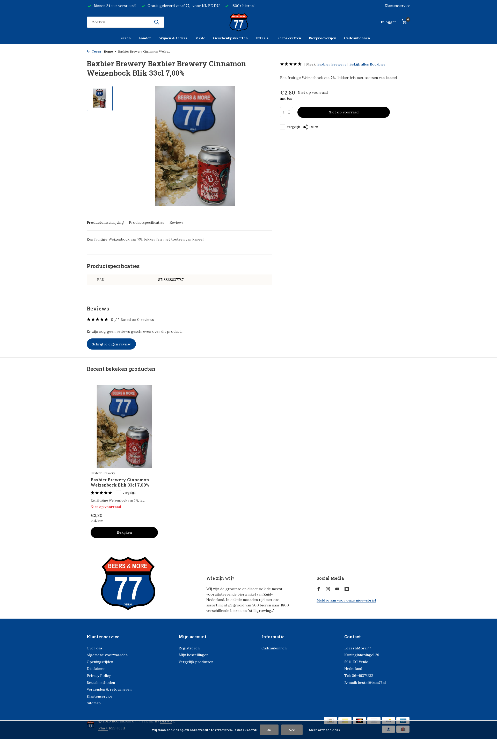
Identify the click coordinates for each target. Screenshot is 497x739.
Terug (96, 51)
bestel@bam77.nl (372, 682)
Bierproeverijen (322, 38)
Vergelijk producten (196, 662)
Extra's (261, 38)
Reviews (177, 222)
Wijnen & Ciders (173, 38)
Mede (200, 38)
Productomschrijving (105, 222)
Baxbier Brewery (331, 64)
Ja (269, 730)
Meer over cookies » (324, 730)
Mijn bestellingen (193, 655)
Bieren (125, 38)
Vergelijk (293, 127)
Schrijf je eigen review (111, 344)
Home (108, 51)
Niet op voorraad (343, 112)
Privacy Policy (99, 675)
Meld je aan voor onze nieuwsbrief (346, 600)
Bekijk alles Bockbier (367, 64)
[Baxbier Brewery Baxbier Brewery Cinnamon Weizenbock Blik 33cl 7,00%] (124, 426)
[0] (403, 22)
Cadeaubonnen (357, 38)
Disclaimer (96, 668)
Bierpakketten (288, 38)
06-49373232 (362, 675)
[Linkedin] (347, 589)
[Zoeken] (156, 22)
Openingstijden (100, 662)
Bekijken (124, 532)
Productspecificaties (146, 222)
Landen (144, 38)
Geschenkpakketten (230, 38)
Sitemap (94, 703)
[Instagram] (328, 589)
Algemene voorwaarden (107, 655)
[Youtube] (337, 589)
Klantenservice (397, 5)
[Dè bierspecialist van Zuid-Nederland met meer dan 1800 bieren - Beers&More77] (248, 22)
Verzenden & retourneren (109, 689)
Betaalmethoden (101, 682)
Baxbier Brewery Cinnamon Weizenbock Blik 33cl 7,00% (120, 482)
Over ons (95, 648)
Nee (292, 730)
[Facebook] (319, 589)
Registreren (189, 648)
